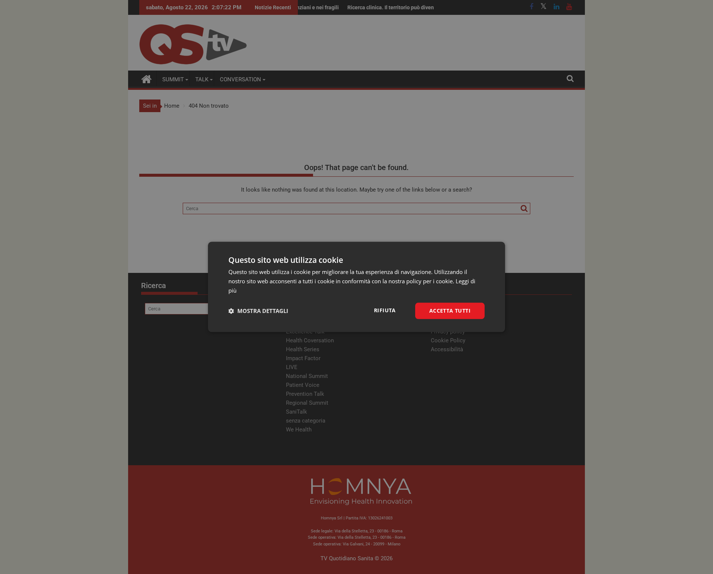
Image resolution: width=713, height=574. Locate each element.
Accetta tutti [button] (450, 310)
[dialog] (356, 287)
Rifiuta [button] (385, 310)
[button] (258, 311)
